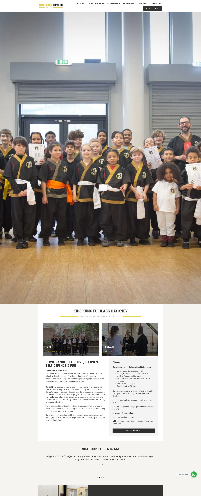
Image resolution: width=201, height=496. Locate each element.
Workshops (128, 3)
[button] (41, 464)
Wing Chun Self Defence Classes (103, 3)
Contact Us (156, 3)
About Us (80, 3)
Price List (143, 3)
